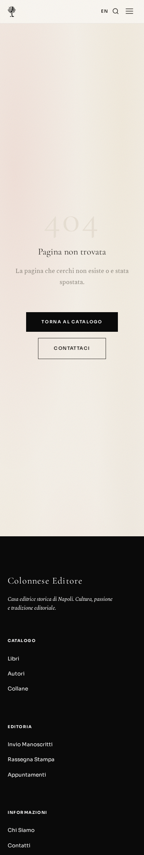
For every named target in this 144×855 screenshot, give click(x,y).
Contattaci (72, 348)
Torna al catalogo (72, 321)
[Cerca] (115, 11)
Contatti (19, 845)
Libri (13, 658)
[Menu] (129, 11)
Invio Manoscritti (30, 744)
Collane (18, 688)
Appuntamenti (27, 775)
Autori (16, 673)
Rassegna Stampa (31, 759)
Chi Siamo (21, 830)
